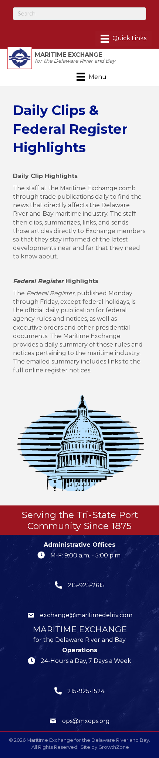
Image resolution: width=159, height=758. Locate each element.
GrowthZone (113, 747)
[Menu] (123, 38)
